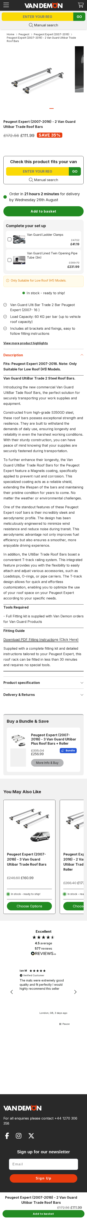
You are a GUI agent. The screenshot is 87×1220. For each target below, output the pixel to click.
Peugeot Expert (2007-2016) (51, 34)
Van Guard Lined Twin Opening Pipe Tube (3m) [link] (52, 255)
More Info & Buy (47, 763)
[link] (19, 239)
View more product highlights (25, 343)
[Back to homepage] (43, 5)
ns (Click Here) (41, 639)
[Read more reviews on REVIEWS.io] (43, 954)
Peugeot (24, 34)
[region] (43, 992)
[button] (81, 5)
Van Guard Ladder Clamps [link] (45, 234)
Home (10, 34)
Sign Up (44, 1178)
